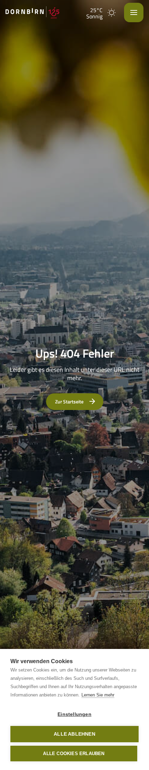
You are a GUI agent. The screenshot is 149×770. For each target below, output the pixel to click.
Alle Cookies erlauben (73, 753)
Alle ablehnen (74, 734)
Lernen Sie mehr (97, 695)
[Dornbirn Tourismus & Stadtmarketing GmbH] (32, 12)
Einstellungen (74, 714)
